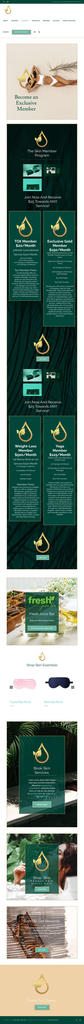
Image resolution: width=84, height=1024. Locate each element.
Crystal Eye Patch (20, 702)
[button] (39, 32)
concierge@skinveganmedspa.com (71, 2)
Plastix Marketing (53, 1020)
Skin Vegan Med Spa (19, 1020)
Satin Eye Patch (53, 702)
